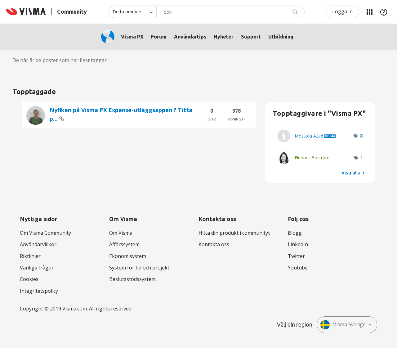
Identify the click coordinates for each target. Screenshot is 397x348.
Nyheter (224, 36)
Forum (159, 36)
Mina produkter (369, 12)
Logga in (342, 11)
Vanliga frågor (37, 267)
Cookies (29, 279)
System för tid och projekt (139, 267)
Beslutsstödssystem (132, 279)
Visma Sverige (349, 324)
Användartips (190, 36)
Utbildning (280, 36)
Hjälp (384, 12)
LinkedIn (298, 244)
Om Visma (120, 232)
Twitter (296, 256)
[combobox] (230, 12)
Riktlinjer (30, 256)
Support (251, 36)
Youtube (298, 267)
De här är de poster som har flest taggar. (60, 60)
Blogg (295, 232)
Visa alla (350, 172)
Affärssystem (124, 244)
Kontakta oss (213, 244)
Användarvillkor (38, 244)
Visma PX (132, 36)
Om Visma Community (45, 232)
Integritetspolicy (39, 290)
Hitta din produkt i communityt (234, 232)
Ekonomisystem (127, 256)
